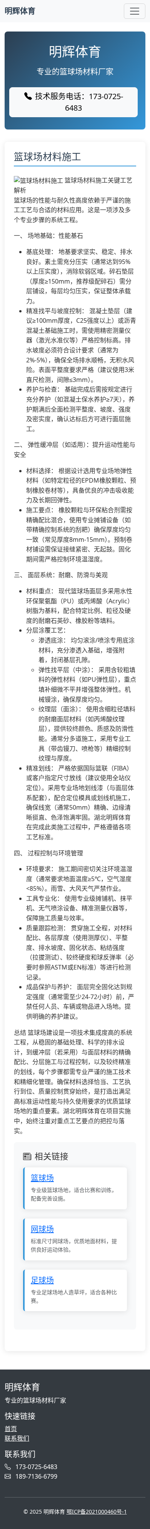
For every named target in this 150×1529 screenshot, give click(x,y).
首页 (11, 1428)
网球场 (42, 1229)
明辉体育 (20, 11)
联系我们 (17, 1438)
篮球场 (42, 1178)
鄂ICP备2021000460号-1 (97, 1511)
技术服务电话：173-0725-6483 (79, 102)
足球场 (42, 1280)
